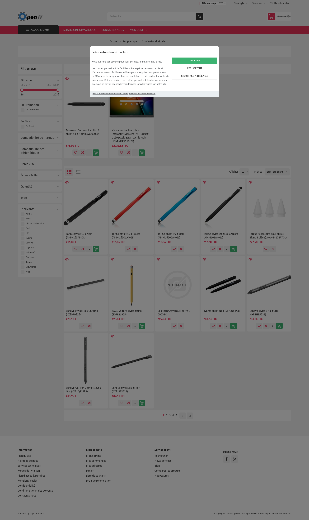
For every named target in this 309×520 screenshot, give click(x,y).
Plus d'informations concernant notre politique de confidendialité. (124, 94)
